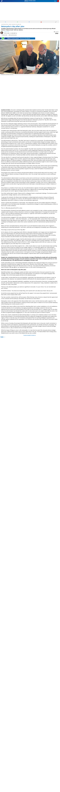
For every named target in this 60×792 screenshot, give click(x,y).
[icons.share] (58, 1)
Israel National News (4, 24)
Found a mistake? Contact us (29, 335)
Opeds (10, 24)
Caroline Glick (6, 31)
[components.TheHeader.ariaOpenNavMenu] (9, 1)
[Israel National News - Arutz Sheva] (30, 1)
